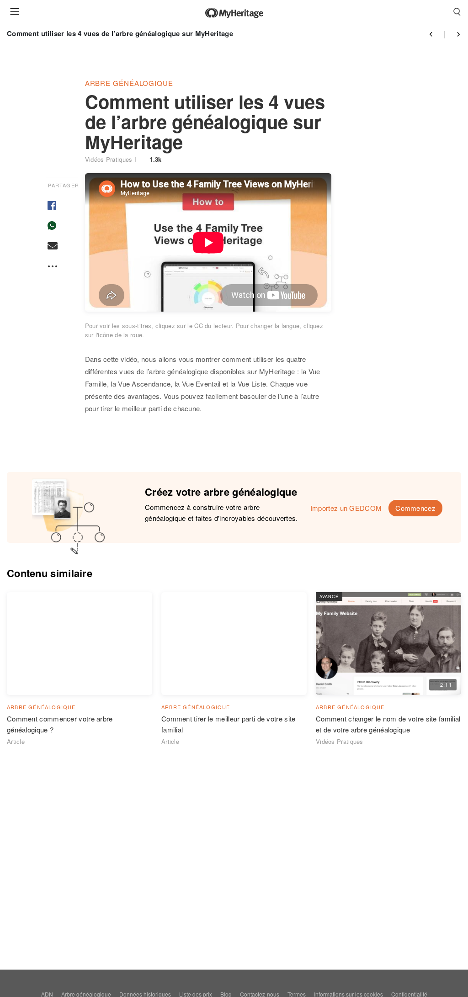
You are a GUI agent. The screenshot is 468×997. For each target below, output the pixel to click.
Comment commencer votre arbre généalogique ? (60, 724)
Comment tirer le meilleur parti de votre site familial (228, 724)
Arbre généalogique (129, 83)
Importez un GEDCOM (346, 508)
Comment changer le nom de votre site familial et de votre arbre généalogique (388, 724)
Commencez (415, 508)
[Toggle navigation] (14, 11)
